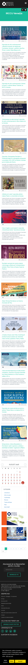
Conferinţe (7, 497)
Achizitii (3, 610)
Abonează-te (14, 574)
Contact (3, 615)
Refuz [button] (11, 661)
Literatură (7, 492)
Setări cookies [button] (5, 661)
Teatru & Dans (8, 502)
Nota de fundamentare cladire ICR (9, 612)
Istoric (2, 605)
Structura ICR (4, 601)
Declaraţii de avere (5, 608)
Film (5, 504)
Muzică (6, 500)
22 (21, 548)
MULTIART (7, 507)
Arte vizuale (7, 495)
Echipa (2, 598)
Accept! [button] (20, 661)
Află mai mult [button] (9, 656)
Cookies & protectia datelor (7, 617)
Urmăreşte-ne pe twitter (11, 624)
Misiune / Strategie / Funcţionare (9, 596)
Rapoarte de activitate (6, 603)
